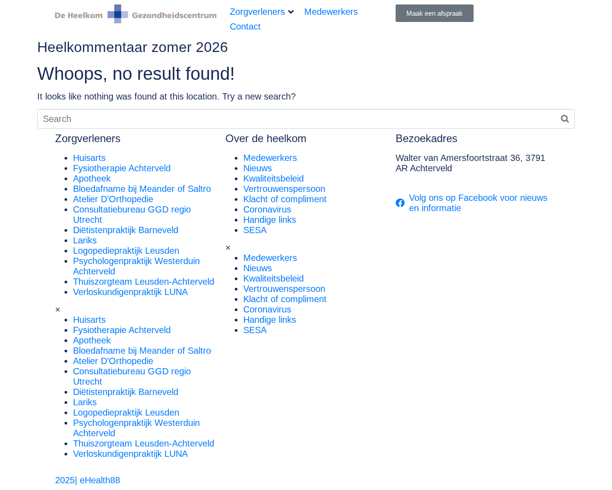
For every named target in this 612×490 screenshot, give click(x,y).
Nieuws (257, 168)
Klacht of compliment (285, 199)
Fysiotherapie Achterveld (122, 168)
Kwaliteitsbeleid (273, 178)
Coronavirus (267, 209)
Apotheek (92, 178)
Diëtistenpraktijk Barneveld (125, 230)
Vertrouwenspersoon (284, 189)
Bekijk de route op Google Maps (459, 178)
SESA (255, 230)
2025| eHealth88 (87, 480)
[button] (262, 11)
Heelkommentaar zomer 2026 (132, 47)
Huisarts (89, 158)
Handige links (269, 220)
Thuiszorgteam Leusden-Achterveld (143, 281)
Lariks (85, 240)
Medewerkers (270, 158)
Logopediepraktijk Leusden (126, 251)
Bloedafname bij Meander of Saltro (142, 189)
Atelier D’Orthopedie (113, 199)
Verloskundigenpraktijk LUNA (130, 292)
